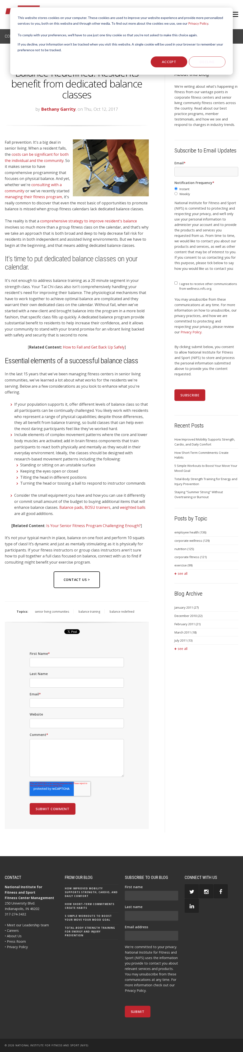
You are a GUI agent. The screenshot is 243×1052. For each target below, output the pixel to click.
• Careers (12, 930)
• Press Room (15, 941)
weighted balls (132, 507)
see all (182, 573)
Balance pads (71, 507)
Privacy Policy (198, 23)
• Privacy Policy (16, 947)
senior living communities (52, 612)
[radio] (206, 189)
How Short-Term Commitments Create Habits (201, 455)
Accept (169, 62)
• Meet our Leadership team (27, 925)
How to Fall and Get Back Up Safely (94, 347)
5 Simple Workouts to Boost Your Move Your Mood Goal (205, 468)
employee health (190, 532)
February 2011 (187, 624)
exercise (183, 565)
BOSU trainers (97, 507)
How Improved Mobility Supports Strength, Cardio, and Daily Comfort (204, 441)
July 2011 (183, 640)
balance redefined (122, 612)
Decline (207, 62)
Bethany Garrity (58, 109)
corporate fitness (190, 557)
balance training (89, 612)
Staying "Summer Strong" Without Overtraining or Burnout (198, 494)
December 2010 (188, 616)
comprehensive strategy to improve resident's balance (88, 221)
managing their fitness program (33, 196)
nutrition (184, 549)
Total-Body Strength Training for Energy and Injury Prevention (205, 481)
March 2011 (185, 632)
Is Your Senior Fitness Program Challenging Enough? (93, 525)
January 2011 (186, 607)
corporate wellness (192, 540)
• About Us (13, 936)
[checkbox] (206, 192)
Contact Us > (77, 579)
